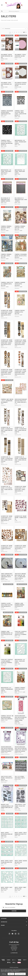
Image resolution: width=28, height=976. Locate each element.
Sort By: (3, 28)
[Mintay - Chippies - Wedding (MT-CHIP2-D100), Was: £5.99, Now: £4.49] (21, 850)
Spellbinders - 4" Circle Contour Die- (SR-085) (20, 55)
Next (24, 32)
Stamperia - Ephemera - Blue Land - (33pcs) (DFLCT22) (6, 256)
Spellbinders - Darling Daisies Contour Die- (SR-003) (7, 56)
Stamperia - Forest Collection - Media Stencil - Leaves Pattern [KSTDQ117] (20, 113)
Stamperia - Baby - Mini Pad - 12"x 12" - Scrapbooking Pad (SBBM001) (7, 401)
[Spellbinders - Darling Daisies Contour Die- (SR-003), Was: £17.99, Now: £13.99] (7, 44)
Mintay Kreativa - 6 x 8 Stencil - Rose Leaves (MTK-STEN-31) (6, 171)
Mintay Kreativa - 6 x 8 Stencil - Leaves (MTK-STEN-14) (20, 661)
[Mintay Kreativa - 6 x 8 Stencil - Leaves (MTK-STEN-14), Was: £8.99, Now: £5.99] (21, 649)
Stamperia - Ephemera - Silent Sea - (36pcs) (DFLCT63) (6, 228)
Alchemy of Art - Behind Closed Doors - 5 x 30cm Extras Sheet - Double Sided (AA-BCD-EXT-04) (6, 372)
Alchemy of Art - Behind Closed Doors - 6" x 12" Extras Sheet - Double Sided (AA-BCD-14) (20, 489)
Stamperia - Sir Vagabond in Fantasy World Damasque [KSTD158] (7, 112)
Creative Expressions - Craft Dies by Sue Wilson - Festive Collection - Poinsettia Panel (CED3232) (21, 718)
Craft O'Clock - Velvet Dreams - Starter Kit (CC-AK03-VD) (7, 778)
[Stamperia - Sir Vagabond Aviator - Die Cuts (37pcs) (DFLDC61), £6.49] (21, 244)
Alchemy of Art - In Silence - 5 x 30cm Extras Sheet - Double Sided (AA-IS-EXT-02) (7, 459)
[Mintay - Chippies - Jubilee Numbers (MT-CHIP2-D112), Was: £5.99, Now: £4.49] (21, 822)
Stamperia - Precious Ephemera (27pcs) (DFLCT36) (20, 312)
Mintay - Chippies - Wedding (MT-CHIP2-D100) (21, 861)
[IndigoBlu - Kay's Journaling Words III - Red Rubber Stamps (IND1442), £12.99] (7, 794)
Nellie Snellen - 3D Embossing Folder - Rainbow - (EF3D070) (5, 200)
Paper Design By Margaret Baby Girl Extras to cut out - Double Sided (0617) (21, 401)
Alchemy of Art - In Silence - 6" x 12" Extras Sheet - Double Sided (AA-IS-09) (7, 489)
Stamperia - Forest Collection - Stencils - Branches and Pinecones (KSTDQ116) (7, 142)
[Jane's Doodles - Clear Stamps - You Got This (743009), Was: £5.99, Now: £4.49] (21, 794)
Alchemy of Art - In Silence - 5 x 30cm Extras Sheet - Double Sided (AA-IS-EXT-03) (20, 429)
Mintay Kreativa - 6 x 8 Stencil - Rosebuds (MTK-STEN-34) (20, 142)
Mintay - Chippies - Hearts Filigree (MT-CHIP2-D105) (7, 861)
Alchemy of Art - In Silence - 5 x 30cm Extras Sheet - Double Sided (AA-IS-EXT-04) (7, 429)
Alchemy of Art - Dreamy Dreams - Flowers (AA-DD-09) (21, 518)
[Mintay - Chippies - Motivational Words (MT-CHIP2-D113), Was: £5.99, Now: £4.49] (7, 822)
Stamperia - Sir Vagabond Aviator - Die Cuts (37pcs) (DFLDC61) (21, 256)
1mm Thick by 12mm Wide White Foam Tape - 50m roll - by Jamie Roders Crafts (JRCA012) (20, 576)
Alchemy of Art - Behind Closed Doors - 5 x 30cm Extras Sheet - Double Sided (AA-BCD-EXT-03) (20, 342)
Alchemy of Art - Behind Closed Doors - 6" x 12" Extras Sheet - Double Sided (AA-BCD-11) (6, 518)
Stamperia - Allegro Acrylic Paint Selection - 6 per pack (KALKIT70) (7, 605)
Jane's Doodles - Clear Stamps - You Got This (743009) (20, 806)
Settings (4, 974)
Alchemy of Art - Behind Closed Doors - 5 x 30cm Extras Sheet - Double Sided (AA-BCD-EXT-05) (20, 372)
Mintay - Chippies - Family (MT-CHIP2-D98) (20, 888)
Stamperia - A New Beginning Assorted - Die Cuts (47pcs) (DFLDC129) (6, 633)
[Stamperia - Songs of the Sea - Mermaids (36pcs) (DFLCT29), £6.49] (7, 272)
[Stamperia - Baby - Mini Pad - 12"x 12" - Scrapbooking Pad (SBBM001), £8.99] (7, 389)
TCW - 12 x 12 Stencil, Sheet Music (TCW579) (20, 777)
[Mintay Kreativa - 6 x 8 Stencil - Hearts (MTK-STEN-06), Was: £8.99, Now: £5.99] (21, 159)
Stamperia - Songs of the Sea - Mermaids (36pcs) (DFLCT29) (7, 284)
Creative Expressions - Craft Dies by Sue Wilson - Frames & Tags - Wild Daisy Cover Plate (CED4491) (7, 749)
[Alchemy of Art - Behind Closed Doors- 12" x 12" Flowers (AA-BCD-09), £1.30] (7, 535)
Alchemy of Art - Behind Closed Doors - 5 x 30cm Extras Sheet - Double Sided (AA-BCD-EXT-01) (6, 313)
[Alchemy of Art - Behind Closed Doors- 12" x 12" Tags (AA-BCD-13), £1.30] (21, 535)
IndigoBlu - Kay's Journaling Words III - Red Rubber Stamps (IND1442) (7, 806)
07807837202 (15, 952)
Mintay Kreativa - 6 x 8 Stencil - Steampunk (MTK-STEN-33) (7, 689)
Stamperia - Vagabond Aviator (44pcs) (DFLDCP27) (20, 284)
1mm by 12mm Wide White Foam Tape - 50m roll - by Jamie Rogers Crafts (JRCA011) (7, 576)
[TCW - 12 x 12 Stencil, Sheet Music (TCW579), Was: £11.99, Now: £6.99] (21, 766)
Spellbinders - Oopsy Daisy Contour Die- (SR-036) (6, 84)
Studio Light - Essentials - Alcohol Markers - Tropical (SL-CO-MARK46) (21, 633)
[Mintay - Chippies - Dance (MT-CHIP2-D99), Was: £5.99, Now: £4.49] (7, 877)
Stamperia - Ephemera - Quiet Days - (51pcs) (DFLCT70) (20, 228)
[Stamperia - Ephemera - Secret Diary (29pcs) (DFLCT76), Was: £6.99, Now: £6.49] (21, 677)
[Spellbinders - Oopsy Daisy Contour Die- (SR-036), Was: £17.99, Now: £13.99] (7, 72)
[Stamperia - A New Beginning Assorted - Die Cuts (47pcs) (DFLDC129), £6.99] (7, 621)
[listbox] (16, 29)
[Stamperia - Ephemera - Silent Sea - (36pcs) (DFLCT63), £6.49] (7, 216)
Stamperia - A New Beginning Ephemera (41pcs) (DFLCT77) (19, 605)
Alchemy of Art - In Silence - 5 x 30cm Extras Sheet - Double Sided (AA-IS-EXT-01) (20, 459)
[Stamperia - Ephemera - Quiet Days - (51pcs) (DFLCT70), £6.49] (21, 216)
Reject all (11, 974)
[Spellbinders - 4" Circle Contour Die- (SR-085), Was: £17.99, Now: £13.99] (21, 44)
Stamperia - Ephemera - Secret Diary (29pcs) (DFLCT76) (20, 689)
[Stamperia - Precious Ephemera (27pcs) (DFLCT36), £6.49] (21, 300)
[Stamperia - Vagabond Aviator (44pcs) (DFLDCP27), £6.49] (21, 272)
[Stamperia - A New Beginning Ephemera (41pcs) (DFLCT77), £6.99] (21, 593)
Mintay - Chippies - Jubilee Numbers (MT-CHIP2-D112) (21, 833)
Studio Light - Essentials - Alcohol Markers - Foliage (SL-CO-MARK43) (7, 661)
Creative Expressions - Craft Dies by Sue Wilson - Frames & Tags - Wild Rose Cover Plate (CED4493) (21, 749)
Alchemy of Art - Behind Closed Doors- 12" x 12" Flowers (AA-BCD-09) (6, 547)
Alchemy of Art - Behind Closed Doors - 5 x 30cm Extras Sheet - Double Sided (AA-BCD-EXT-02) (6, 342)
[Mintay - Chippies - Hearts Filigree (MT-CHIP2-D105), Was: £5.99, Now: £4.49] (7, 850)
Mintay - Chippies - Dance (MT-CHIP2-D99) (6, 888)
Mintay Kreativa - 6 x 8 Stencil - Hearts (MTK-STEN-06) (20, 171)
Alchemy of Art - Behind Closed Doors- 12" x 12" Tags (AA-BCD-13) (20, 547)
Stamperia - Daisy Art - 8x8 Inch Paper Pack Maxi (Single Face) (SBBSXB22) (7, 717)
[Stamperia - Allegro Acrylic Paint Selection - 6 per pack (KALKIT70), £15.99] (7, 593)
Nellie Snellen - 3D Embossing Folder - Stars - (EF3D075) (21, 200)
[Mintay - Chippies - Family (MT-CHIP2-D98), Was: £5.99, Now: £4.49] (21, 877)
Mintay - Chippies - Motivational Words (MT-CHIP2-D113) (7, 834)
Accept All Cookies (20, 974)
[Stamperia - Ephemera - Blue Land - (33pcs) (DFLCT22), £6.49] (7, 244)
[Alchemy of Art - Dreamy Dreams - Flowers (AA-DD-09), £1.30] (21, 505)
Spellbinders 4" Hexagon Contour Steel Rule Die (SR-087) (20, 84)
